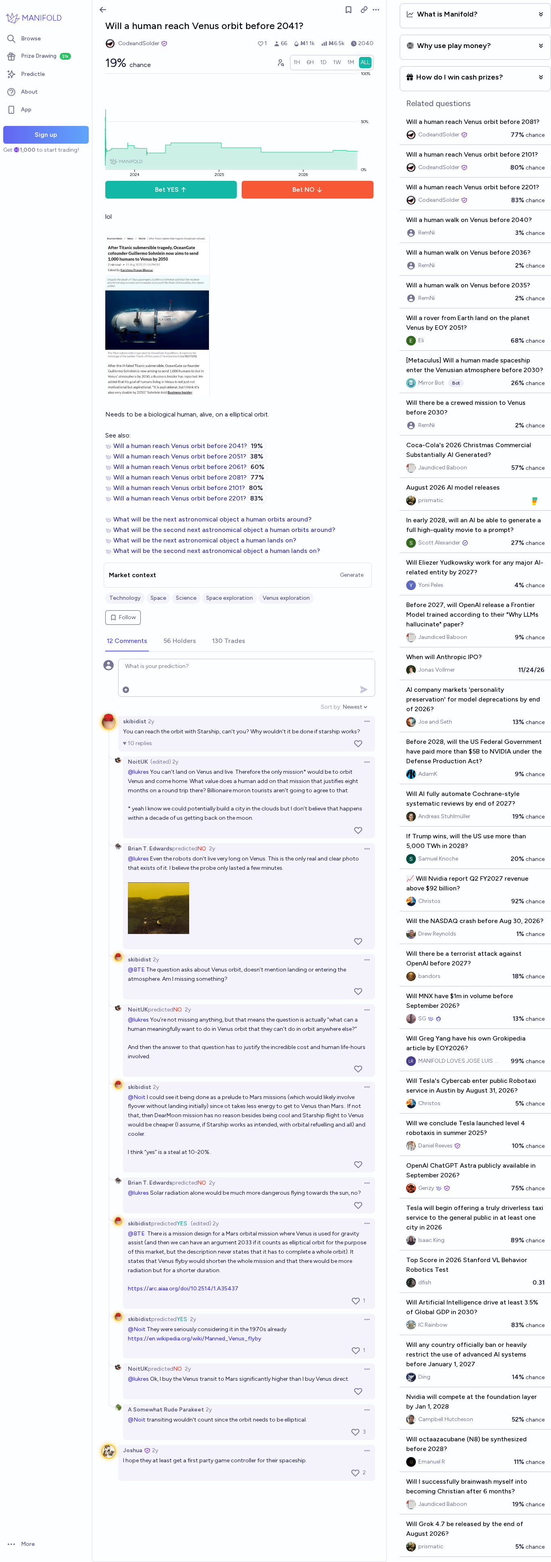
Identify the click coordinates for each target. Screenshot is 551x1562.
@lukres (138, 771)
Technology (125, 598)
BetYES (167, 189)
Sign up (46, 134)
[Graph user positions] (280, 62)
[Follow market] (348, 9)
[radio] (297, 62)
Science (186, 598)
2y (151, 721)
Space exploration (229, 598)
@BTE (136, 969)
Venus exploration (286, 598)
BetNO (303, 189)
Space (158, 598)
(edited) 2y (164, 761)
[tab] (127, 641)
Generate (351, 575)
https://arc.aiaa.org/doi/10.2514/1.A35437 (183, 1288)
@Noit (137, 1097)
